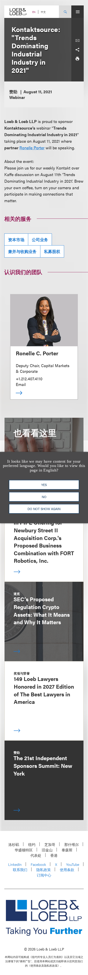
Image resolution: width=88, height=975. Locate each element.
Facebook (38, 864)
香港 (54, 855)
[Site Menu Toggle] (77, 11)
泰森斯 (67, 849)
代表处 (35, 855)
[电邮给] (77, 40)
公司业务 (40, 239)
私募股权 (52, 251)
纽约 (31, 844)
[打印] (77, 58)
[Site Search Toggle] (65, 11)
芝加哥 (49, 844)
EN (33, 12)
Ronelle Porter (31, 147)
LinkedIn (15, 864)
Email (21, 384)
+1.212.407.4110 (29, 378)
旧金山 (47, 849)
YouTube (72, 864)
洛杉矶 (13, 844)
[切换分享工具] (77, 49)
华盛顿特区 (24, 849)
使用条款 (67, 869)
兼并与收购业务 (22, 251)
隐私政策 (43, 869)
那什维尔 (71, 844)
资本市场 (16, 239)
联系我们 (20, 869)
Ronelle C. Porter (37, 353)
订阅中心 (44, 875)
